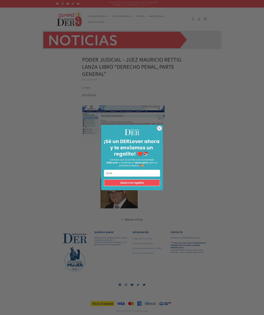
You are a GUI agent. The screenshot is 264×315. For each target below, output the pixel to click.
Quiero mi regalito (132, 182)
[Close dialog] (159, 128)
